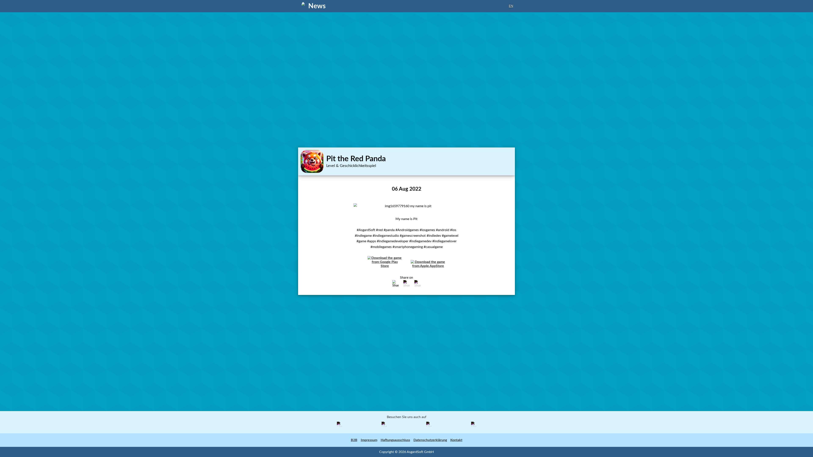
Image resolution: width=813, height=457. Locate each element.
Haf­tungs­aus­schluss (395, 440)
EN (511, 6)
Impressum (369, 440)
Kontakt (456, 440)
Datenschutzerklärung (430, 440)
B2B (354, 440)
